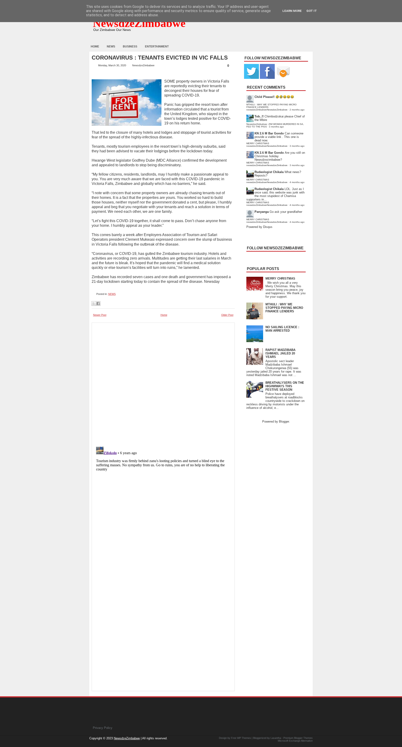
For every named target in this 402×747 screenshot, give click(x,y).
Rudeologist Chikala (269, 172)
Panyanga (262, 211)
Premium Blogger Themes (298, 738)
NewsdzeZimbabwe (139, 23)
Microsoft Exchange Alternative (295, 740)
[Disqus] (163, 503)
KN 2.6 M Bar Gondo (269, 133)
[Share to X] (93, 303)
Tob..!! (259, 116)
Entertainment (157, 46)
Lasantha (276, 738)
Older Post (227, 314)
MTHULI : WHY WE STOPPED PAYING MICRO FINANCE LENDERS (284, 308)
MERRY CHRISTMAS (280, 278)
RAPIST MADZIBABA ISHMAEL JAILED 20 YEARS (280, 353)
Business (130, 46)
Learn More (292, 11)
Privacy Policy (102, 728)
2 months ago (297, 109)
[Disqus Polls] (163, 383)
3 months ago (276, 126)
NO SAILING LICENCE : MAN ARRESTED (282, 328)
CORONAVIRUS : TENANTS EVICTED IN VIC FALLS (160, 57)
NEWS (112, 294)
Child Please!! (265, 97)
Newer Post (99, 314)
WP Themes (244, 738)
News (111, 46)
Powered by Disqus (259, 227)
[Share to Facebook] (98, 303)
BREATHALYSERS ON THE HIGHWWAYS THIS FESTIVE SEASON (284, 386)
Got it (311, 11)
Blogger (284, 421)
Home (95, 46)
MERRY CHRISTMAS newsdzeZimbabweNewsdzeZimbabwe (267, 144)
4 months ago (297, 182)
